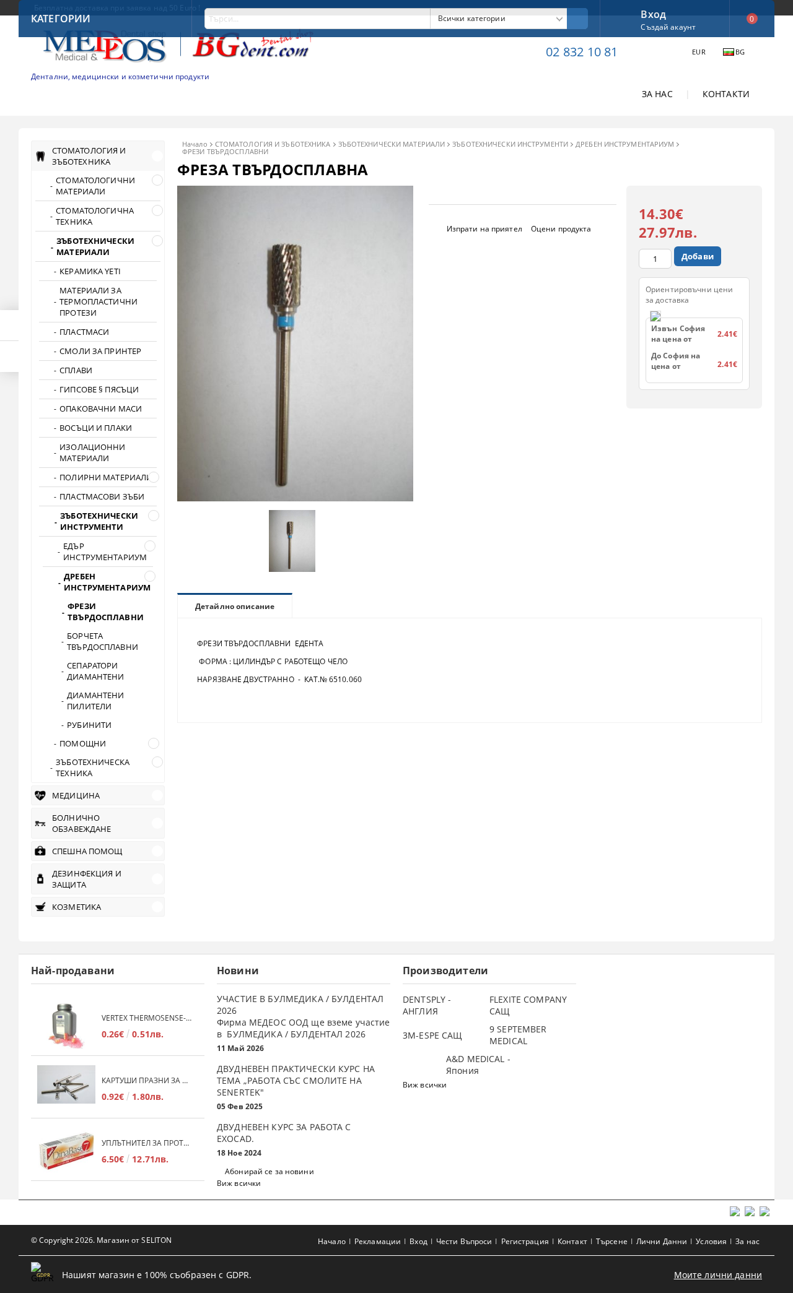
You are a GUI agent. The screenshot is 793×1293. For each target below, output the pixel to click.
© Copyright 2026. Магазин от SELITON (101, 1240)
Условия (711, 1241)
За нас (747, 1241)
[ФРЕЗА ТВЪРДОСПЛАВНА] (295, 498)
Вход (653, 13)
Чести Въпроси (464, 1241)
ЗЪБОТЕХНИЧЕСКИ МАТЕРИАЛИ (391, 144)
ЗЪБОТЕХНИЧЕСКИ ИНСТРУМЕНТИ (510, 144)
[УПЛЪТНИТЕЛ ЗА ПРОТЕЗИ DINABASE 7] (66, 1151)
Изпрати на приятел (484, 228)
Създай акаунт (668, 27)
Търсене (612, 1241)
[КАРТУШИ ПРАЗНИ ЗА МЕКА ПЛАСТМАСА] (66, 1088)
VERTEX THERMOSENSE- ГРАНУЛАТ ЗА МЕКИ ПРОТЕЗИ (147, 1018)
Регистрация (525, 1241)
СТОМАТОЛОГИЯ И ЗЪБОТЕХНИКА (273, 144)
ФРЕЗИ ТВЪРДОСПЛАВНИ (225, 151)
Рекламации (377, 1241)
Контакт (572, 1241)
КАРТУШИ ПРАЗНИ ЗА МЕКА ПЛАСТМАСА (147, 1080)
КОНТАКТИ (726, 94)
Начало (195, 144)
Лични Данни (661, 1241)
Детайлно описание (234, 606)
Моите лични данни (718, 1275)
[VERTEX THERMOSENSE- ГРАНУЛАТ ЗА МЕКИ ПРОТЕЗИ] (66, 1026)
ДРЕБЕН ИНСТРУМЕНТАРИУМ (625, 144)
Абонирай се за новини (269, 1171)
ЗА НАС (657, 94)
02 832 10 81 (582, 51)
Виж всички (239, 1183)
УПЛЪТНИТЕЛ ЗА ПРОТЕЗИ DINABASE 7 (147, 1143)
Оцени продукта (561, 228)
